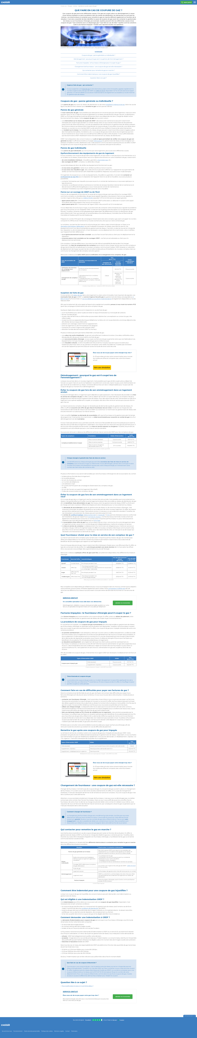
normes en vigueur (94, 517)
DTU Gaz (97, 520)
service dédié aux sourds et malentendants (96, 299)
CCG (108, 515)
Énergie (70, 6)
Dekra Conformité (90, 515)
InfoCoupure (98, 141)
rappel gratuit (188, 2)
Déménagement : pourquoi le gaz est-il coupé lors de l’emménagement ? (98, 59)
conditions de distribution (90, 908)
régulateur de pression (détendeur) (73, 226)
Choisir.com (64, 6)
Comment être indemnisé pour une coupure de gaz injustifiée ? (98, 74)
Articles (75, 6)
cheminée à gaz (102, 160)
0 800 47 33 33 (100, 90)
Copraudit (101, 515)
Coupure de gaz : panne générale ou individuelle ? (98, 55)
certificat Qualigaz (77, 515)
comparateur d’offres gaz (116, 588)
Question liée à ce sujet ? (98, 78)
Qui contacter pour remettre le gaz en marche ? (98, 70)
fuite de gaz (86, 89)
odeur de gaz (77, 295)
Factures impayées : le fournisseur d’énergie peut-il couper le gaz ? (98, 63)
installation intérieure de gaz (115, 104)
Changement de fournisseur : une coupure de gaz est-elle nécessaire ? (98, 66)
